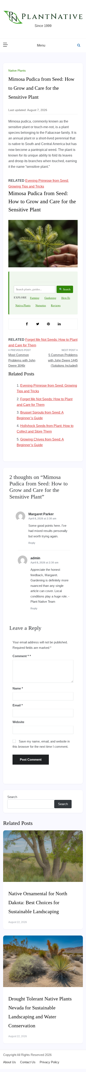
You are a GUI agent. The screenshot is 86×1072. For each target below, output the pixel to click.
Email (18, 705)
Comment (21, 656)
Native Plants (17, 70)
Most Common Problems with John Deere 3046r (21, 360)
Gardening (50, 298)
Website (18, 722)
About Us (9, 1062)
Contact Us (27, 1062)
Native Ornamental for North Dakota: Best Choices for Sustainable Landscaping (37, 902)
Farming (34, 298)
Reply (31, 543)
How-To (65, 298)
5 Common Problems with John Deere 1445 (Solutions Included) (63, 360)
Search (12, 797)
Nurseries (40, 305)
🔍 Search (65, 289)
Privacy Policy (49, 1062)
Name (18, 688)
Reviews (56, 305)
